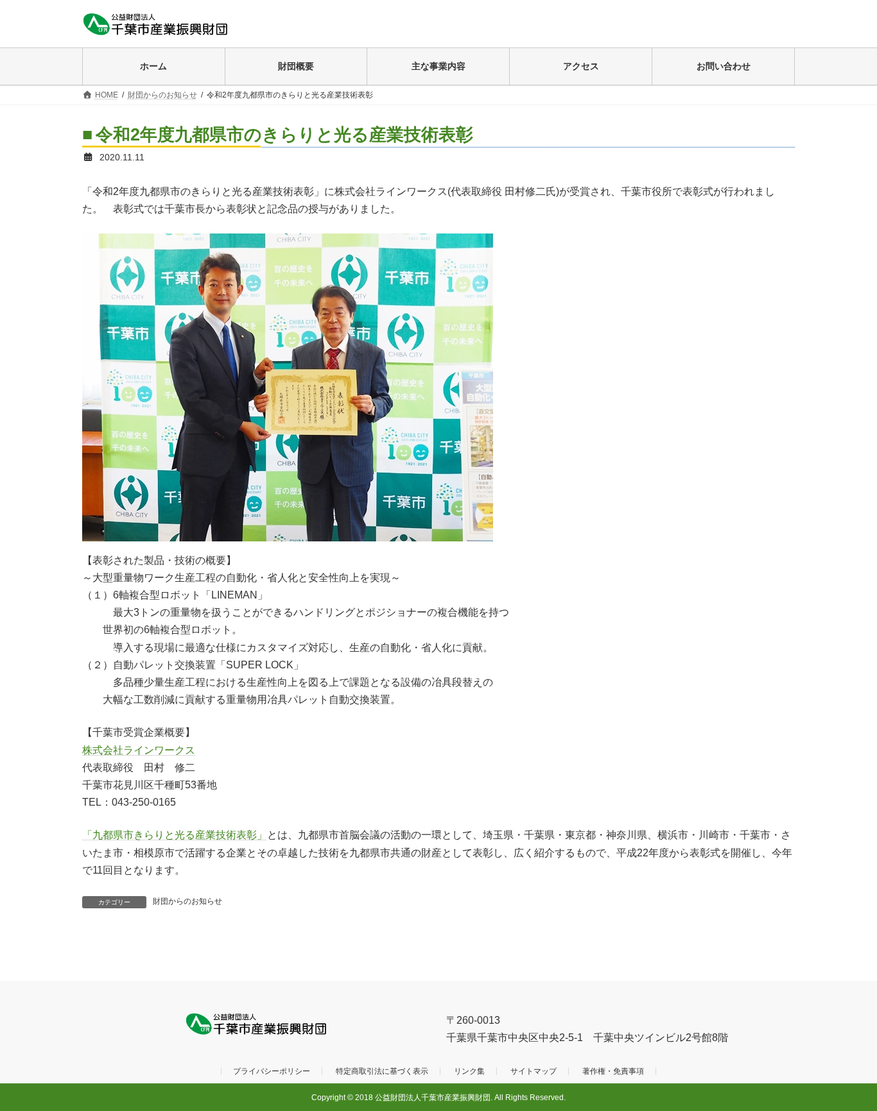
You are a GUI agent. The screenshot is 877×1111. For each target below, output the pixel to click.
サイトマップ (533, 1071)
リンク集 (469, 1071)
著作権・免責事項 (613, 1071)
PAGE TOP (844, 1065)
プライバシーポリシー (271, 1071)
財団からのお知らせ (187, 901)
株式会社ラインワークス (138, 750)
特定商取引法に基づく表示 (382, 1071)
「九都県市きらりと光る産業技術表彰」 (174, 834)
